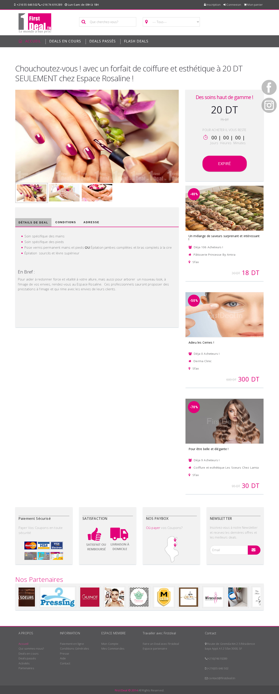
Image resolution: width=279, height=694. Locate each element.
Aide (63, 658)
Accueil (23, 644)
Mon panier (255, 5)
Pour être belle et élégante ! (209, 449)
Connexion (233, 5)
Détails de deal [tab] (33, 222)
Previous (7, 135)
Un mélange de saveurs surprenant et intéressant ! (224, 237)
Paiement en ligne (72, 644)
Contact (65, 663)
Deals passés (102, 41)
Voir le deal (224, 202)
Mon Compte (110, 644)
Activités (24, 663)
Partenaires (26, 668)
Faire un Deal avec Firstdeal (161, 644)
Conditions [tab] (65, 222)
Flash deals (136, 41)
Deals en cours (28, 653)
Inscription (213, 5)
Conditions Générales (74, 648)
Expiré (224, 163)
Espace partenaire (155, 648)
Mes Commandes (112, 648)
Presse (64, 653)
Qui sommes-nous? (31, 648)
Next (186, 135)
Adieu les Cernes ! (201, 342)
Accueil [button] (33, 41)
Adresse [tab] (91, 222)
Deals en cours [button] (65, 41)
